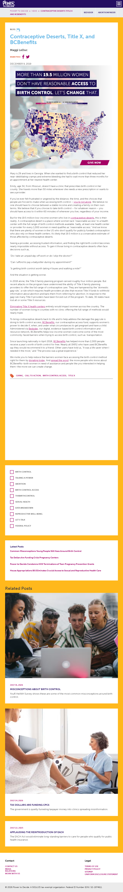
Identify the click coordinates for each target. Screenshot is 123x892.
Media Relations (10, 870)
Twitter (28, 57)
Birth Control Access (54, 375)
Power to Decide (19, 11)
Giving (19, 375)
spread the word (59, 360)
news (34, 11)
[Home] (9, 4)
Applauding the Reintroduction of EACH (37, 832)
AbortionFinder (107, 12)
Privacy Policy (92, 869)
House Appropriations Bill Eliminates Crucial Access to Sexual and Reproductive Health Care (55, 570)
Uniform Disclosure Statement (101, 874)
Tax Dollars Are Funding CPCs (29, 804)
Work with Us (12, 874)
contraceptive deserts (82, 217)
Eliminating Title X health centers (27, 306)
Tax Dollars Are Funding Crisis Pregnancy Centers (34, 557)
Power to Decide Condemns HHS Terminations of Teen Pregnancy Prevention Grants (52, 564)
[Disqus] (61, 416)
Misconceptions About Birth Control (35, 689)
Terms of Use (91, 866)
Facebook (23, 57)
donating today (37, 360)
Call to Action (33, 375)
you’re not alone (82, 201)
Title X (71, 375)
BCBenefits (48, 322)
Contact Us (11, 866)
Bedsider (88, 12)
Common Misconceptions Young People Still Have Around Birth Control (45, 551)
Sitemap (89, 872)
